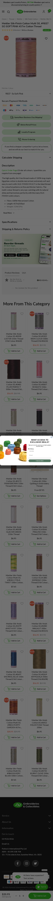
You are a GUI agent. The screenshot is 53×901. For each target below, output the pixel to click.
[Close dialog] (51, 437)
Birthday (31, 448)
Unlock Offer (40, 461)
